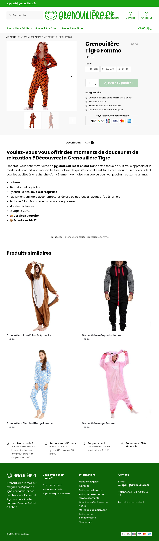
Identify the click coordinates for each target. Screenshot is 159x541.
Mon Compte (112, 17)
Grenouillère (12, 36)
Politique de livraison (90, 490)
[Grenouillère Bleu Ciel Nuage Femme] (42, 384)
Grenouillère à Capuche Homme (102, 335)
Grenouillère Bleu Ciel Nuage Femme (30, 423)
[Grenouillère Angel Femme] (117, 384)
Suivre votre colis (52, 489)
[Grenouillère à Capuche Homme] (117, 296)
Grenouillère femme (98, 237)
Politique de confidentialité (87, 516)
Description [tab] (73, 142)
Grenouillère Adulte (31, 36)
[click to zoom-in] (42, 76)
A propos (84, 485)
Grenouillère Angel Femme (98, 423)
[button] (71, 76)
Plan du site (85, 522)
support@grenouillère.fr (56, 493)
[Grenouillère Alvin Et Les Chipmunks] (42, 296)
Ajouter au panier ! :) (118, 84)
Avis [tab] (87, 142)
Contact (130, 17)
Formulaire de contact (131, 502)
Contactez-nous (52, 485)
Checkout (146, 17)
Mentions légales (89, 481)
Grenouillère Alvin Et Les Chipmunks (29, 335)
